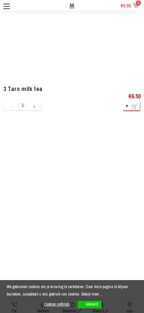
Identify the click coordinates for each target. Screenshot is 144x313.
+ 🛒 (132, 106)
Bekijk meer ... (92, 294)
